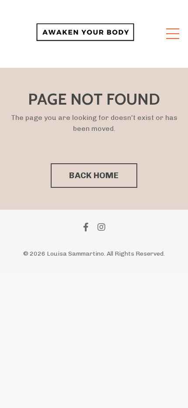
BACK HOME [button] (93, 175)
